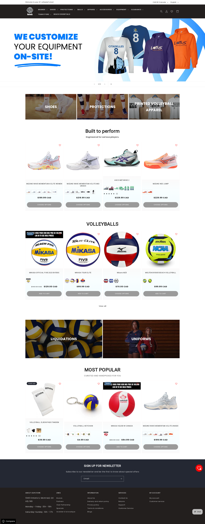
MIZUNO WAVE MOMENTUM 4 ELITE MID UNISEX (83, 185)
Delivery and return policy (98, 501)
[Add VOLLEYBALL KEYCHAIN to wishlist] (99, 384)
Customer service (156, 501)
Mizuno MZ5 (122, 273)
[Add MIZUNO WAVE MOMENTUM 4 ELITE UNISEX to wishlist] (176, 384)
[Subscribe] (121, 479)
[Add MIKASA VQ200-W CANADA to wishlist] (137, 384)
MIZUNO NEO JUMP (161, 184)
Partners (60, 501)
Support (122, 505)
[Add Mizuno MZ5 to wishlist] (137, 234)
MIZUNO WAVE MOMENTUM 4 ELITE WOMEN (44, 184)
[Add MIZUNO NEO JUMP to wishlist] (176, 145)
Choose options (44, 205)
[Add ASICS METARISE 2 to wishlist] (137, 145)
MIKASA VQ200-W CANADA (122, 426)
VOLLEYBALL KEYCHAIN (83, 426)
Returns (122, 501)
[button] (43, 9)
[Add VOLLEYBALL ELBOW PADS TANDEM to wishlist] (60, 384)
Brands (59, 498)
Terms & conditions (95, 508)
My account (154, 498)
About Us (91, 498)
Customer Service (126, 508)
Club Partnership (63, 505)
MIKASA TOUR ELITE (83, 273)
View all (102, 306)
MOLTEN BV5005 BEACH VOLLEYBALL (160, 273)
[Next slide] (104, 84)
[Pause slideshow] (110, 84)
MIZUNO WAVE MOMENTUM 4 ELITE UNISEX (160, 426)
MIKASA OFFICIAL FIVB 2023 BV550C (44, 273)
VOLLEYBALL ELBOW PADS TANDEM (44, 422)
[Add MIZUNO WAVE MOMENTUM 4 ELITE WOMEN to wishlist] (60, 145)
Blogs (89, 512)
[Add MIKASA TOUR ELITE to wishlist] (99, 234)
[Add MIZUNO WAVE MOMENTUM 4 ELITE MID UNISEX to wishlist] (99, 145)
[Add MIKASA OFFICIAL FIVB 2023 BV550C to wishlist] (60, 234)
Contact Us (123, 498)
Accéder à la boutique (65, 512)
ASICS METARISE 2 (121, 180)
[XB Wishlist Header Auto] (171, 11)
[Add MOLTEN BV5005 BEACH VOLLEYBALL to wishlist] (176, 234)
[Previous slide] (94, 84)
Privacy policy (93, 505)
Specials (60, 508)
